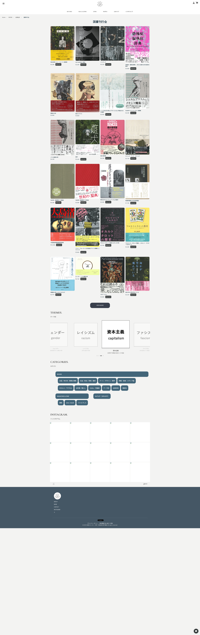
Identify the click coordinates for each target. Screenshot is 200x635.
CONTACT (129, 11)
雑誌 (60, 403)
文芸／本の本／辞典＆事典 (67, 381)
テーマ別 (106, 388)
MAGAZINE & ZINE (63, 396)
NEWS (105, 11)
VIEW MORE (100, 305)
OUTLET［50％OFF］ (102, 396)
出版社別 (17, 17)
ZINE (95, 11)
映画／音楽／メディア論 (126, 381)
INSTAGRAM (57, 509)
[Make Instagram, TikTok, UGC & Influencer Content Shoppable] (145, 484)
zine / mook (70, 403)
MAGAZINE (83, 11)
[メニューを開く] (3, 3)
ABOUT (116, 11)
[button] (60, 432)
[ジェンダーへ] (97, 355)
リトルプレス (82, 403)
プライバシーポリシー (92, 523)
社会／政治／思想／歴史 (88, 381)
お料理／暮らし (81, 388)
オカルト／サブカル (65, 388)
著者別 (124, 388)
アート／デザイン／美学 (107, 381)
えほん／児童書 (95, 388)
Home (3, 17)
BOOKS (69, 11)
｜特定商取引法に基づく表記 (106, 523)
